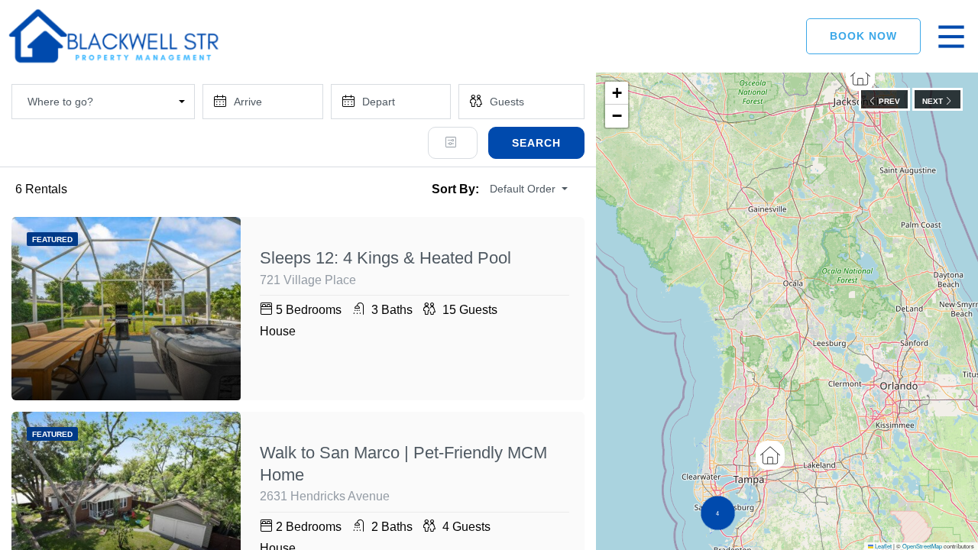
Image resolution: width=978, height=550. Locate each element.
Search (536, 143)
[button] (860, 76)
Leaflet (882, 546)
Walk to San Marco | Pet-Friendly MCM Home (403, 463)
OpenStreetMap (922, 546)
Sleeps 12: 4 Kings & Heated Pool (385, 257)
